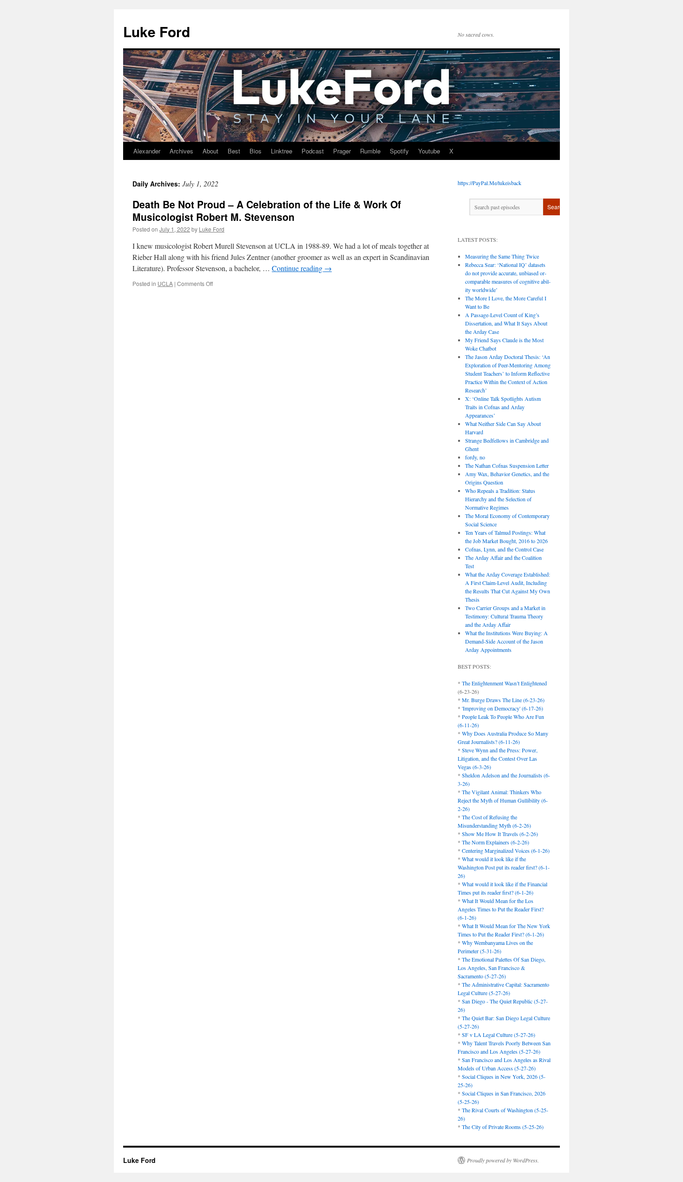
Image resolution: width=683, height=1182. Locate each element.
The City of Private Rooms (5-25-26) (503, 1126)
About (210, 150)
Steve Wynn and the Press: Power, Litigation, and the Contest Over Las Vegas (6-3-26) (498, 758)
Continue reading (302, 268)
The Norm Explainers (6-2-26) (495, 842)
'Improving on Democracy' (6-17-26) (502, 708)
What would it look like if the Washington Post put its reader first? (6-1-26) (504, 867)
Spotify (399, 150)
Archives (181, 150)
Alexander (146, 150)
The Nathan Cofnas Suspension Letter (507, 465)
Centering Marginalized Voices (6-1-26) (506, 850)
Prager (342, 150)
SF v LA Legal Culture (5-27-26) (498, 1034)
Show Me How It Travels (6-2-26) (500, 833)
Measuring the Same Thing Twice (502, 256)
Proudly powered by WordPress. (503, 1160)
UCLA (165, 283)
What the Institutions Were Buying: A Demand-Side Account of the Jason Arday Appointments (506, 641)
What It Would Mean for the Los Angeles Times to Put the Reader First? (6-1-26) (501, 909)
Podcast (313, 150)
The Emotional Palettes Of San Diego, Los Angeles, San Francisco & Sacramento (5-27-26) (501, 968)
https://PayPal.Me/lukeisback (489, 182)
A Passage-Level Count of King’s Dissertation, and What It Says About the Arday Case (506, 323)
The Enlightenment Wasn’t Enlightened (504, 683)
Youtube (429, 150)
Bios (256, 150)
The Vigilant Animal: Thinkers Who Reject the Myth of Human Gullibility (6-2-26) (503, 800)
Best (234, 150)
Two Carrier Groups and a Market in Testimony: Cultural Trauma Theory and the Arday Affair (505, 616)
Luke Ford (156, 31)
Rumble (370, 150)
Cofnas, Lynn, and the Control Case (504, 549)
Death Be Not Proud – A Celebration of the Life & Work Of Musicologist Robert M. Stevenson (266, 210)
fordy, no (475, 457)
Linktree (281, 150)
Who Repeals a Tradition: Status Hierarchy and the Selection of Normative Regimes (500, 499)
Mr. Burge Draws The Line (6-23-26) (503, 700)
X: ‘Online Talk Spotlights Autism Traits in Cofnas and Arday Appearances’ (503, 407)
